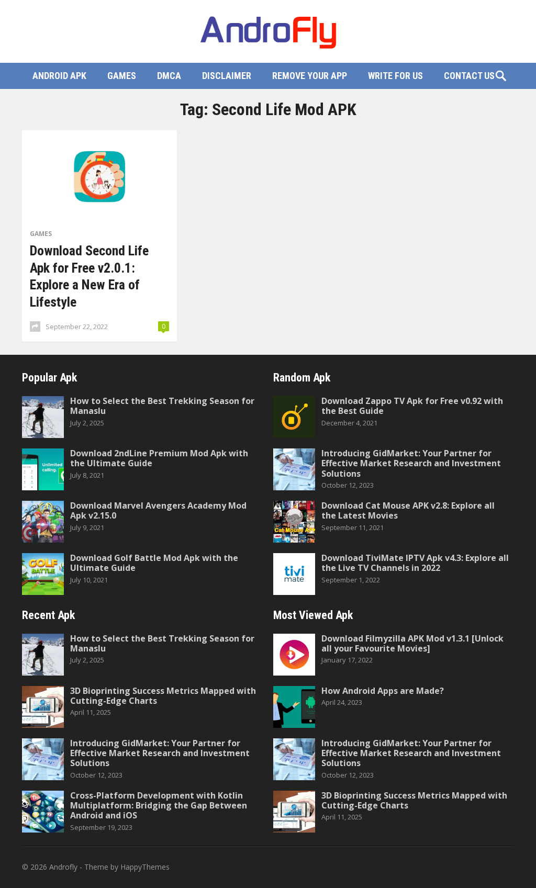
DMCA (169, 75)
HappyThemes (145, 867)
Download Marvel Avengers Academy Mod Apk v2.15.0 (158, 510)
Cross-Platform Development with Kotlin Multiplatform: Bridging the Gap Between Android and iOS (158, 805)
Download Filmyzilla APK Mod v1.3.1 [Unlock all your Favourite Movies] (412, 643)
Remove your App (309, 75)
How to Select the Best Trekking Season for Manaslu (162, 406)
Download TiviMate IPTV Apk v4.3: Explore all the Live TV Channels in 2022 (415, 563)
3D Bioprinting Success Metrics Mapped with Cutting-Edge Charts (163, 695)
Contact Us (469, 75)
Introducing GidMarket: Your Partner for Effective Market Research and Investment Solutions (411, 463)
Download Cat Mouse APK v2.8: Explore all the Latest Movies (408, 510)
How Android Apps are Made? (382, 690)
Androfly (63, 867)
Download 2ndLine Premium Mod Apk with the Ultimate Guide (159, 458)
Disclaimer (226, 75)
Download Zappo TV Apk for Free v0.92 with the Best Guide (412, 406)
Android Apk (59, 75)
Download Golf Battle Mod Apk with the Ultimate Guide (154, 563)
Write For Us (395, 75)
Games (121, 75)
